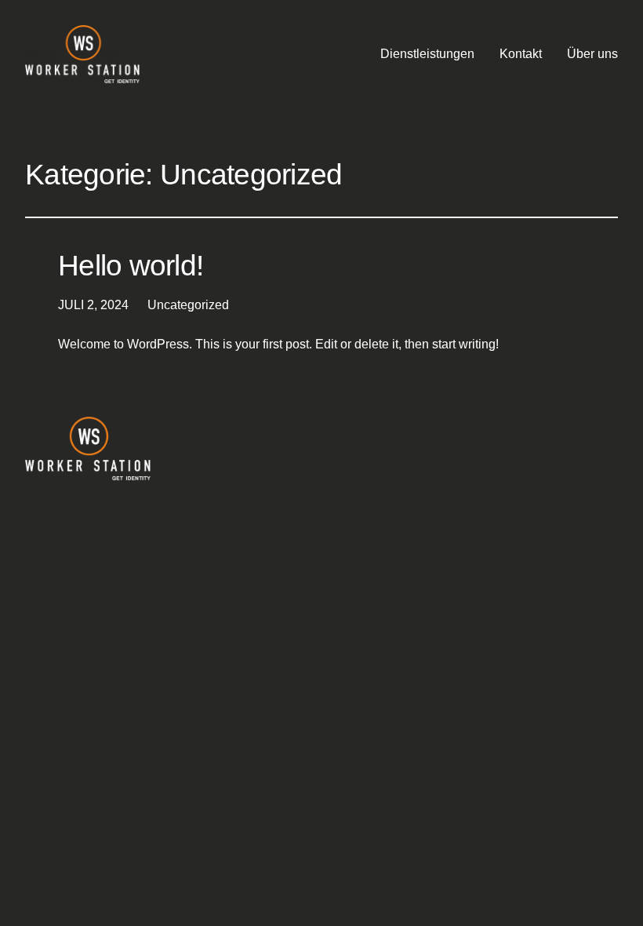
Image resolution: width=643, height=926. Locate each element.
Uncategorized (188, 305)
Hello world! (130, 266)
